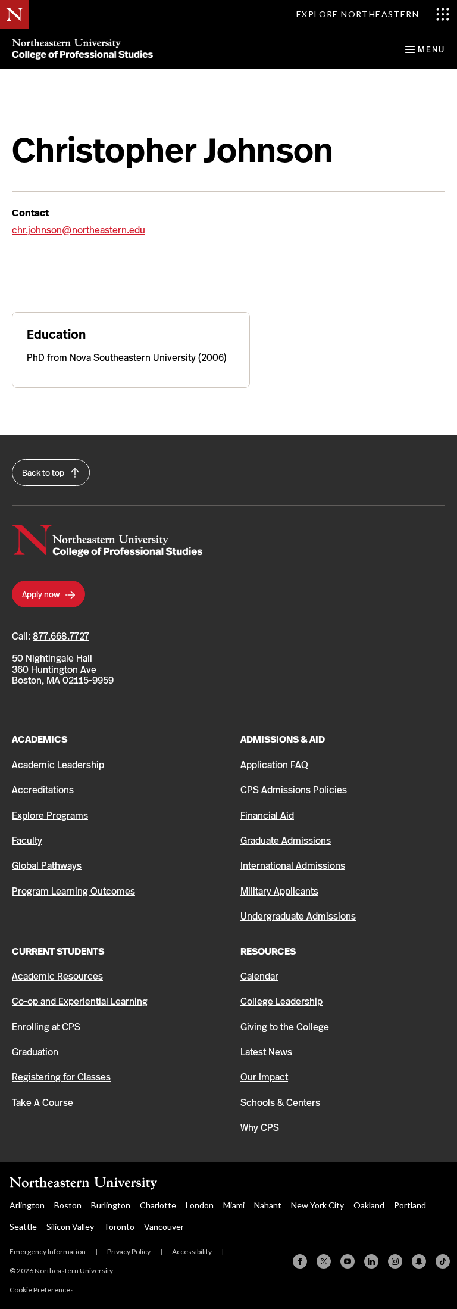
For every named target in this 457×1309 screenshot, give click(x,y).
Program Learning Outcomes (73, 891)
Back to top (44, 473)
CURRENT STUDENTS (58, 951)
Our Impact (264, 1077)
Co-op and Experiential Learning (80, 1001)
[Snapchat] (419, 1261)
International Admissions (292, 865)
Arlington (27, 1205)
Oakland (368, 1205)
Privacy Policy (129, 1251)
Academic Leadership (58, 765)
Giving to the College (284, 1027)
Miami (234, 1205)
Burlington (110, 1205)
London (200, 1205)
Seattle (23, 1226)
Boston (68, 1205)
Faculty (27, 840)
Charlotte (158, 1205)
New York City (317, 1205)
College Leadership (281, 1001)
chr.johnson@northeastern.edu (78, 230)
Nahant (267, 1205)
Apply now (41, 594)
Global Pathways (47, 865)
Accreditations (43, 790)
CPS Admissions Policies (293, 790)
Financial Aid (267, 815)
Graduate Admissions (285, 840)
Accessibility (192, 1251)
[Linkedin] (371, 1261)
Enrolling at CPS (46, 1027)
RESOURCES (268, 951)
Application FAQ (274, 765)
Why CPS (259, 1128)
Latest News (266, 1052)
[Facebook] (300, 1261)
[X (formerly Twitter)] (324, 1261)
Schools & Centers (280, 1102)
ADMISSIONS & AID (282, 739)
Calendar (259, 976)
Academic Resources (57, 976)
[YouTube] (347, 1261)
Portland (410, 1205)
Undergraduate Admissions (298, 916)
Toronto (119, 1226)
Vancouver (164, 1226)
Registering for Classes (61, 1077)
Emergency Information (48, 1251)
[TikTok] (443, 1261)
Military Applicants (279, 891)
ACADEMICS (39, 739)
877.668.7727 (61, 636)
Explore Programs (50, 815)
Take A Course (42, 1102)
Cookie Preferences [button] (42, 1289)
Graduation (35, 1052)
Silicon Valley (70, 1226)
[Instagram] (395, 1261)
